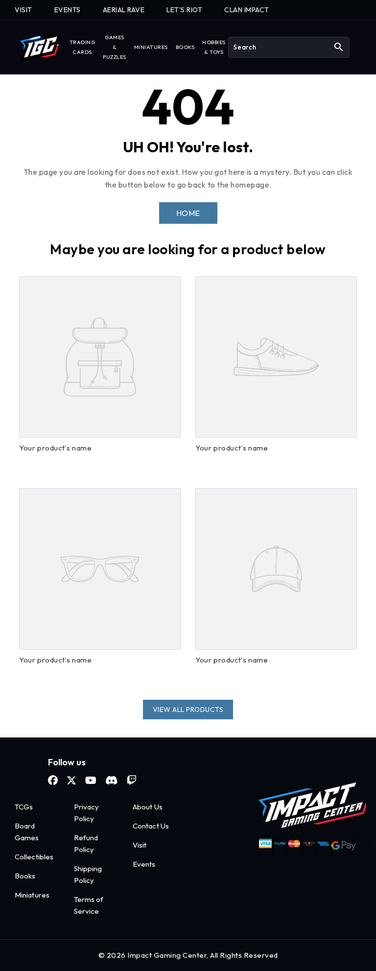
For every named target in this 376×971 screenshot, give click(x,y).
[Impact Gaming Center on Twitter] (71, 780)
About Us (148, 806)
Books (25, 875)
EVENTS (67, 9)
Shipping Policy (88, 874)
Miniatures (32, 895)
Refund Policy (86, 843)
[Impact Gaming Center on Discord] (111, 780)
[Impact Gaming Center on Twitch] (132, 780)
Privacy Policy (86, 812)
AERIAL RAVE (124, 9)
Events (144, 864)
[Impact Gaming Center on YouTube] (90, 780)
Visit (140, 845)
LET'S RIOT (184, 9)
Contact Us (151, 825)
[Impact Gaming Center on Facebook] (53, 780)
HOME (188, 213)
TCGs (24, 806)
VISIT (23, 9)
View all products (188, 709)
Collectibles (34, 856)
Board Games (27, 831)
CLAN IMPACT (246, 9)
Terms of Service (89, 905)
